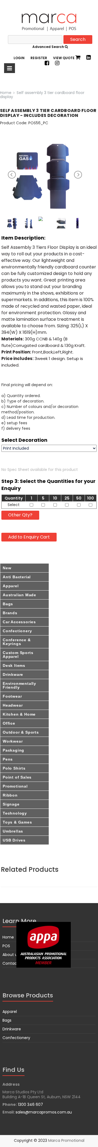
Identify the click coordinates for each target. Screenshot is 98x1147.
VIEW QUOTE (64, 58)
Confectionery (16, 1037)
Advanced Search (48, 46)
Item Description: (23, 237)
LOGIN (19, 58)
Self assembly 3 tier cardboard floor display (42, 94)
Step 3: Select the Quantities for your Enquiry (48, 485)
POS (6, 946)
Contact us (13, 963)
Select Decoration (24, 440)
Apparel (9, 1011)
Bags (6, 1020)
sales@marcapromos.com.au (44, 1112)
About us (10, 954)
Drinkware (11, 1029)
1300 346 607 (30, 1104)
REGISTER (38, 58)
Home (5, 92)
